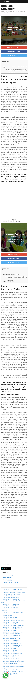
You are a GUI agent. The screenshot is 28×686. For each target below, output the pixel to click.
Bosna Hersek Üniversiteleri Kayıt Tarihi (12, 637)
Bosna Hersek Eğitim (9, 281)
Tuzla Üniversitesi (7, 579)
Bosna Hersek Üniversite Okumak (10, 652)
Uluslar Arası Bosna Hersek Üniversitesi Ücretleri (14, 592)
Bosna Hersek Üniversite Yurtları (10, 650)
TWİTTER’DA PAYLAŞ (14, 262)
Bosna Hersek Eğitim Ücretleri (10, 673)
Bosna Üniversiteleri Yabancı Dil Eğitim (12, 660)
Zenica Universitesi (7, 577)
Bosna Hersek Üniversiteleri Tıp (10, 630)
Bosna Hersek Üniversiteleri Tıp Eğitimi (12, 628)
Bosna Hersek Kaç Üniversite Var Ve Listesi (13, 671)
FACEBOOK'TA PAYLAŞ (14, 51)
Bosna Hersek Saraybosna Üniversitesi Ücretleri (14, 665)
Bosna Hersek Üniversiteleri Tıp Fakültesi (12, 589)
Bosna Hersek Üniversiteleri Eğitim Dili (12, 643)
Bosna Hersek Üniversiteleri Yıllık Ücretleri (12, 627)
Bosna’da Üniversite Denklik (9, 591)
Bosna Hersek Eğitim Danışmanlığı (11, 675)
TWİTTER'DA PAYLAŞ (14, 55)
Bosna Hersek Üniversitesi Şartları (11, 274)
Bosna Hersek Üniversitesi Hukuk (10, 622)
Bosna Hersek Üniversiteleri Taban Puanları (13, 632)
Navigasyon (7, 1)
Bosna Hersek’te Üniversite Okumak (11, 597)
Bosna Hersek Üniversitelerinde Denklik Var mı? (14, 625)
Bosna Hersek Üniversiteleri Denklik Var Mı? (13, 647)
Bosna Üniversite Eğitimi (8, 596)
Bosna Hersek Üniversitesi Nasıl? (10, 607)
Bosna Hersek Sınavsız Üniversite (10, 663)
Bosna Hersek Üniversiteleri (9, 648)
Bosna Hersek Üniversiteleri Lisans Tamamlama (14, 661)
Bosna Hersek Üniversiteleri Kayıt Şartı (12, 638)
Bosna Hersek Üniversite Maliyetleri (11, 655)
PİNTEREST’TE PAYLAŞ (14, 255)
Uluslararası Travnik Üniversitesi (10, 582)
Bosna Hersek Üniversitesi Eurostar (11, 624)
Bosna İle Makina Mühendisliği (10, 617)
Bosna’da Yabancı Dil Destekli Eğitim (11, 594)
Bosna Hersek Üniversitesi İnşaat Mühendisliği (13, 620)
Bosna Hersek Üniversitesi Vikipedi (11, 599)
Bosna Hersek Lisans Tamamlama (11, 670)
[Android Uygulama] (6, 568)
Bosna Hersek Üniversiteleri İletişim (11, 640)
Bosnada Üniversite (8, 7)
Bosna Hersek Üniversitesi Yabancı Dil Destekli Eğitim (15, 66)
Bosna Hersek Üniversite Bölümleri (11, 658)
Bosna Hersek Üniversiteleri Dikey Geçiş (12, 645)
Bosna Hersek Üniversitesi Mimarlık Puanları (13, 612)
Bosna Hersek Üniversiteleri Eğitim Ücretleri (13, 642)
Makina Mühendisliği (7, 615)
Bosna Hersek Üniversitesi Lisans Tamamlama (13, 619)
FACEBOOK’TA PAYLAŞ (14, 258)
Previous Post (14, 557)
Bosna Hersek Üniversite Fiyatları (10, 656)
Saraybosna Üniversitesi (8, 575)
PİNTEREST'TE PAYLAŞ (14, 47)
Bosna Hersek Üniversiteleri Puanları (11, 633)
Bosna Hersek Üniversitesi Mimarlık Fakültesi (13, 614)
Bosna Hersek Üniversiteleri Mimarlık (11, 635)
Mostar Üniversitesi (7, 580)
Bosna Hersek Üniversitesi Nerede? (11, 605)
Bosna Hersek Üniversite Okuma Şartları (12, 653)
